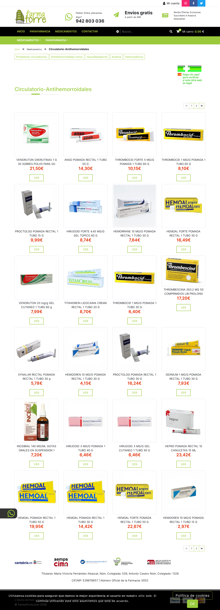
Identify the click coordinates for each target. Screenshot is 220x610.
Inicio (21, 31)
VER (36, 178)
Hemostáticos (134, 57)
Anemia (116, 57)
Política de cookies (193, 595)
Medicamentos (66, 31)
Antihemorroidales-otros (67, 57)
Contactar (90, 31)
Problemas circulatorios (31, 57)
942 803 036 (90, 21)
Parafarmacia (40, 31)
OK (192, 604)
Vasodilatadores (97, 57)
